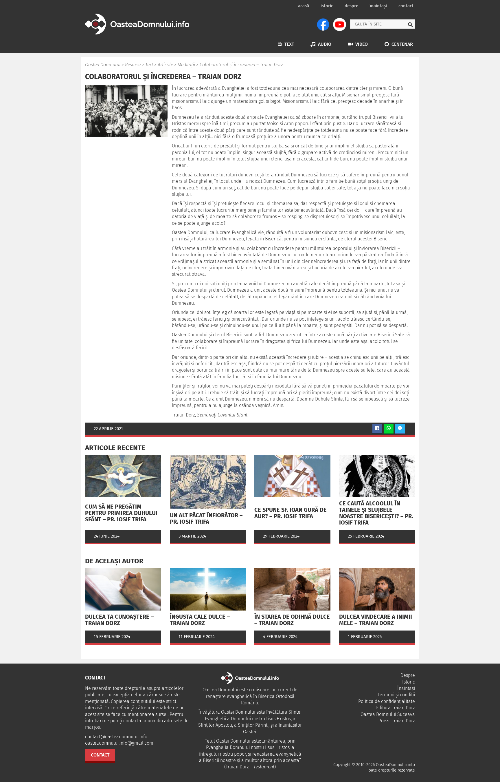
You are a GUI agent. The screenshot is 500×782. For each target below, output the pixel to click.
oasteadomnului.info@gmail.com (119, 743)
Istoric (327, 5)
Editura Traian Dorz (395, 707)
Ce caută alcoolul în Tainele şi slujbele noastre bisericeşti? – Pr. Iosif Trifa (376, 513)
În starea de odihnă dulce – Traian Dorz (292, 619)
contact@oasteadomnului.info (116, 736)
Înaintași (378, 5)
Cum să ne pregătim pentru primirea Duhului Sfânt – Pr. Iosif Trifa (121, 513)
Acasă (303, 5)
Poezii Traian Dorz (396, 720)
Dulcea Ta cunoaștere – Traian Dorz (119, 619)
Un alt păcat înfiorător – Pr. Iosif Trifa (206, 518)
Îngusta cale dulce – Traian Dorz (200, 619)
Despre (351, 5)
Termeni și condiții (396, 694)
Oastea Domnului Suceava (388, 714)
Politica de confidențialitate (386, 701)
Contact (405, 5)
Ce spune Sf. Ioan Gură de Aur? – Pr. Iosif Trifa (290, 513)
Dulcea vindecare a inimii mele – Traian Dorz (375, 619)
